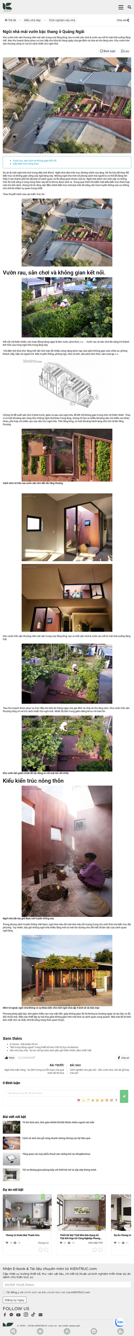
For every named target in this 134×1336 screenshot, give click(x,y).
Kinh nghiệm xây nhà (62, 20)
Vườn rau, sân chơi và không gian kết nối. (35, 160)
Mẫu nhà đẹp (32, 20)
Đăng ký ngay (14, 1300)
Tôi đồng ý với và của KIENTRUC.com (48, 1292)
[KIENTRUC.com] (7, 7)
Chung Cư (43, 1242)
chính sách (30, 1292)
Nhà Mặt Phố (95, 1242)
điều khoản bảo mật (53, 1292)
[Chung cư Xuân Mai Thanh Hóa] (27, 1212)
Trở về (12, 20)
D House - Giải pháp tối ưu (24, 1044)
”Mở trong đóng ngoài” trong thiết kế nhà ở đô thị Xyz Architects (44, 1047)
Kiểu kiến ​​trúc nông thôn (26, 163)
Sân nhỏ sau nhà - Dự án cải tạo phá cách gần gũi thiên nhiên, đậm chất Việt (50, 1050)
